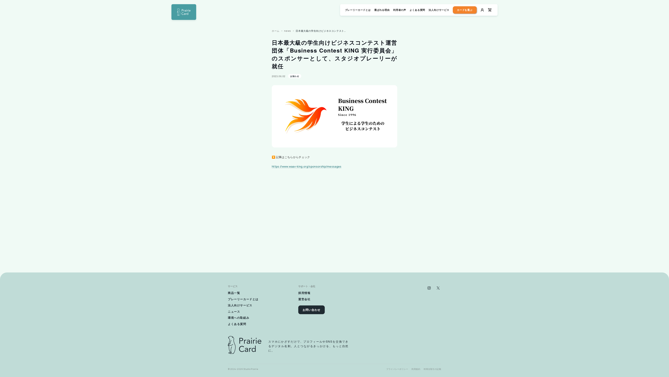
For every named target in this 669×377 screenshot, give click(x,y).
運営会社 (304, 299)
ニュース (234, 311)
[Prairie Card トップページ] (244, 345)
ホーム (275, 30)
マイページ (482, 10)
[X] (438, 288)
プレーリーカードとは (358, 10)
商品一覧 (234, 293)
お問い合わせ (311, 310)
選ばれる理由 (382, 10)
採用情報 (304, 293)
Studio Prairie (250, 369)
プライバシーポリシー (397, 369)
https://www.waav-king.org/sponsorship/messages (306, 166)
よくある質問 (417, 10)
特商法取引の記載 (432, 369)
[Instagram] (429, 288)
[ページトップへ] (183, 12)
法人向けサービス (439, 10)
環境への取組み (238, 318)
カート (490, 10)
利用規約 (416, 369)
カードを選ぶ (464, 10)
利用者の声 (399, 10)
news (287, 30)
